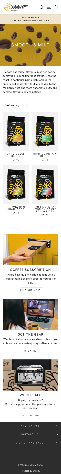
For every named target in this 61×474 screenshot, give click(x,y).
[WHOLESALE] (30, 374)
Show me (30, 351)
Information (30, 426)
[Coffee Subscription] (30, 249)
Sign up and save (30, 443)
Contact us (30, 434)
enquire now (30, 416)
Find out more (30, 290)
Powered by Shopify (30, 471)
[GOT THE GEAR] (30, 314)
